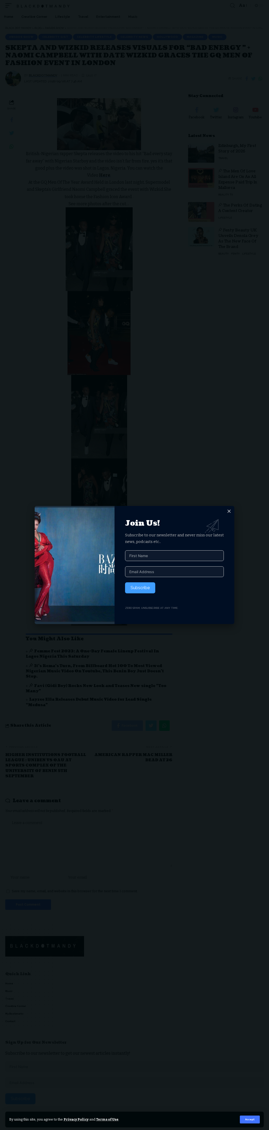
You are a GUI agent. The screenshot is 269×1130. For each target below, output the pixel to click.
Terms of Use (107, 1119)
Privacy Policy (76, 1119)
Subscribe (140, 587)
